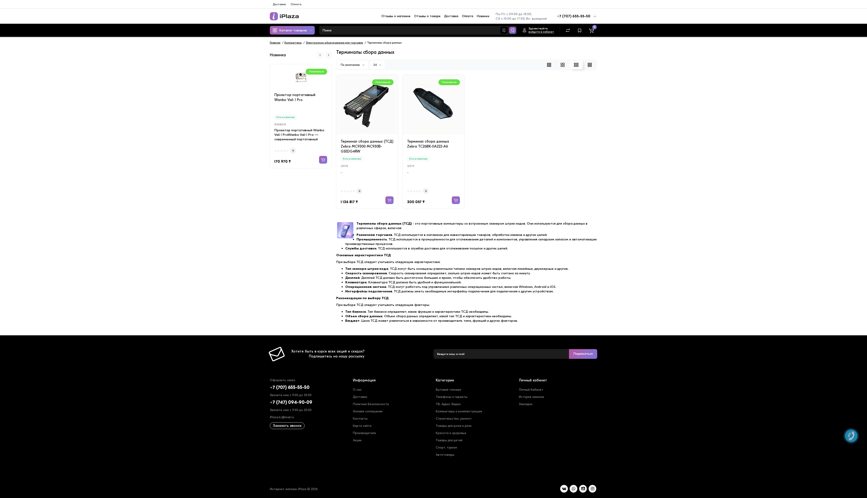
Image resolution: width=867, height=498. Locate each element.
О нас (357, 390)
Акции (357, 440)
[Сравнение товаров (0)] (568, 30)
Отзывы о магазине (395, 16)
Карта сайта (362, 426)
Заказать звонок (287, 426)
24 (375, 64)
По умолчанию (351, 64)
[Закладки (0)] (579, 30)
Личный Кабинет (531, 390)
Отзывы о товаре (427, 16)
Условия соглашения (367, 411)
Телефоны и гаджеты (451, 397)
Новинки (483, 16)
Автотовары (445, 455)
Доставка (279, 4)
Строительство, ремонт (454, 418)
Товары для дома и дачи (453, 426)
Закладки (525, 404)
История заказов (531, 397)
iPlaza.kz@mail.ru (282, 417)
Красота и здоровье (451, 433)
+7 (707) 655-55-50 (573, 16)
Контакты (360, 418)
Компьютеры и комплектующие (459, 411)
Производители (364, 433)
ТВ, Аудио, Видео (448, 404)
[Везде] (504, 30)
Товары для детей (449, 440)
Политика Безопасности (371, 404)
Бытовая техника (448, 390)
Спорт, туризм (446, 447)
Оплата (296, 4)
